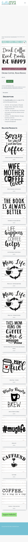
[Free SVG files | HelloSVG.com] (9, 3)
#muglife (14, 443)
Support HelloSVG (9, 515)
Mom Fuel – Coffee (14, 380)
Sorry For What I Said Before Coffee (14, 157)
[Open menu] (25, 3)
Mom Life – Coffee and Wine (14, 283)
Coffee (12, 85)
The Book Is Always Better (14, 220)
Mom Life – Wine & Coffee (14, 315)
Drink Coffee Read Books (8, 88)
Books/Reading (8, 85)
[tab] (14, 92)
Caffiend (14, 474)
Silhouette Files (15, 88)
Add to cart (9, 81)
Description (5, 92)
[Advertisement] (14, 20)
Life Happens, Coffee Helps (14, 252)
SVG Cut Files (20, 88)
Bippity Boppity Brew (14, 411)
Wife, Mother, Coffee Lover (14, 189)
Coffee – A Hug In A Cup (14, 506)
